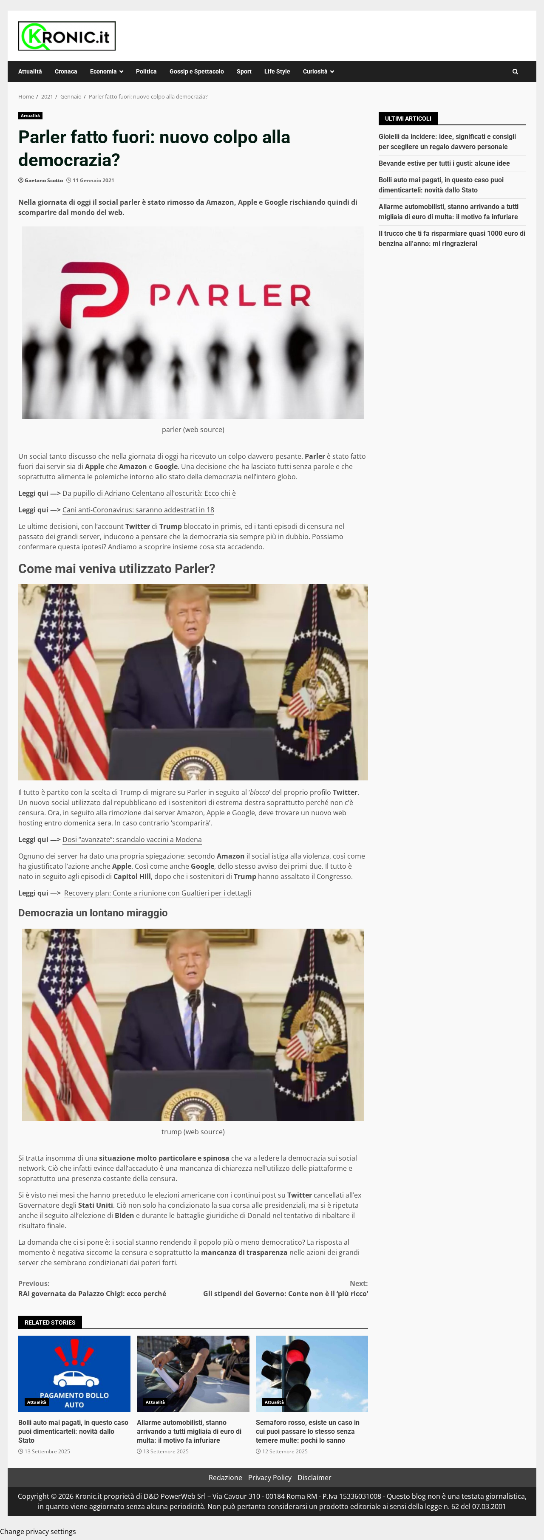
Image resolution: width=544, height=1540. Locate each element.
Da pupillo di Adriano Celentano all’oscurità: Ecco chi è (149, 493)
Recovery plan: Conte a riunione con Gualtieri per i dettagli (157, 893)
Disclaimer (315, 1477)
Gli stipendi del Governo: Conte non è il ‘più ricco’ (285, 1288)
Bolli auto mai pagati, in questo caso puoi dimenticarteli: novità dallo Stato (74, 1374)
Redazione (225, 1477)
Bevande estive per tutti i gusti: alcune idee (444, 163)
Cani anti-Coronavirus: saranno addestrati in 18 (138, 509)
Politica (146, 71)
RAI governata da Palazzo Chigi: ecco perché (92, 1288)
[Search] (515, 71)
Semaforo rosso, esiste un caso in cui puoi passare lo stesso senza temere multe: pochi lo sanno (312, 1374)
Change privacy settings (38, 1531)
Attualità (30, 71)
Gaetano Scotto (44, 180)
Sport (244, 71)
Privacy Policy (270, 1477)
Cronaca (66, 71)
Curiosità (315, 71)
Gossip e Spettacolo (197, 71)
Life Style (277, 71)
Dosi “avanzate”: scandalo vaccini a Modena (132, 839)
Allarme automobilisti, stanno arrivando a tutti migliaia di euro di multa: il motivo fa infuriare (193, 1374)
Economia (103, 71)
